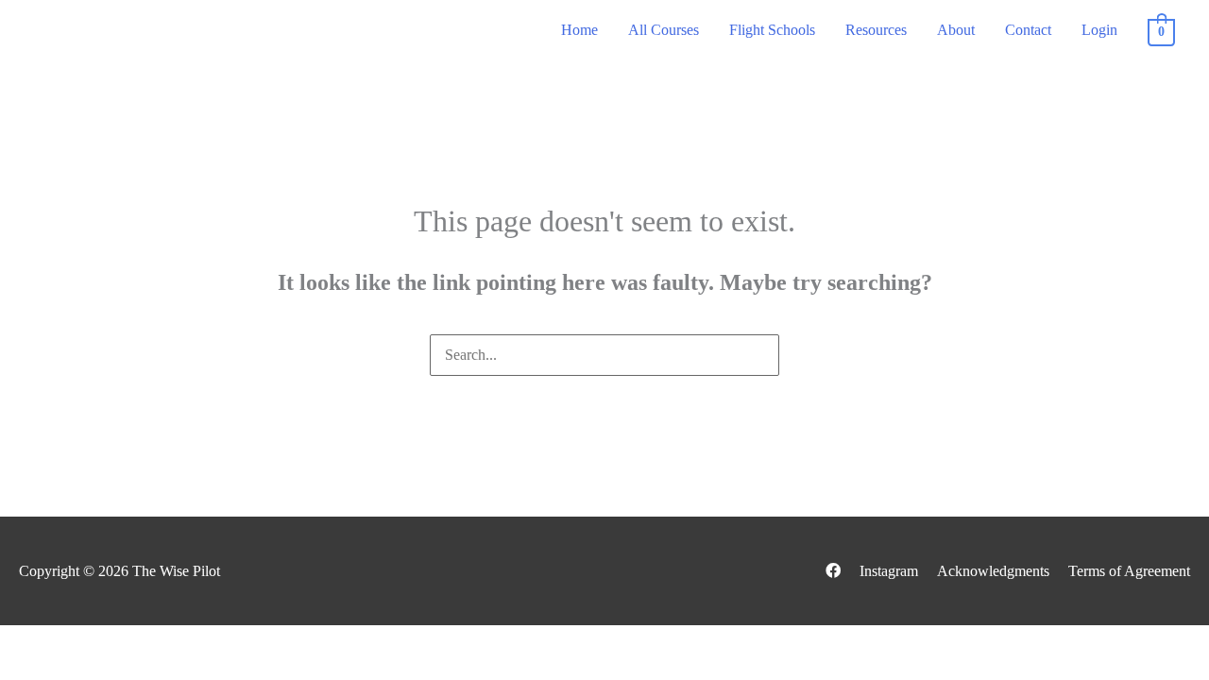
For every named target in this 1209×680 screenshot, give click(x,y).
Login (1099, 30)
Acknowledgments (993, 571)
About (956, 30)
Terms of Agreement (1129, 571)
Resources (876, 30)
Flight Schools (772, 30)
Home (579, 30)
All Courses (663, 30)
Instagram (889, 571)
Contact (1028, 30)
